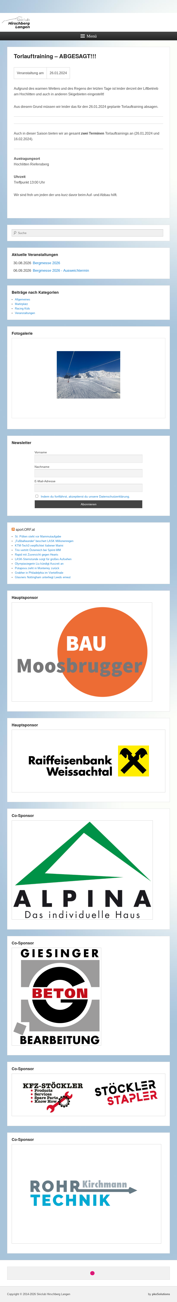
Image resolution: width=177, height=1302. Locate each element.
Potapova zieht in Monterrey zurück (37, 568)
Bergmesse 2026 (46, 263)
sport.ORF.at (25, 529)
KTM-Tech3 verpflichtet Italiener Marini (39, 545)
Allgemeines (22, 299)
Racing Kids (22, 308)
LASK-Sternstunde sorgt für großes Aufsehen (43, 559)
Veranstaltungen (25, 313)
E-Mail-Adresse (45, 481)
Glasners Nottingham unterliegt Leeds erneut (43, 577)
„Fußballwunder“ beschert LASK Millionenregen (44, 541)
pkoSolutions (161, 1294)
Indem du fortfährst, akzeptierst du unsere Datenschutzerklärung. (85, 496)
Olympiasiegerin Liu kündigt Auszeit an (39, 563)
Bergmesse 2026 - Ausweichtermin (61, 271)
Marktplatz (21, 304)
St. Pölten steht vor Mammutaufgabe (38, 536)
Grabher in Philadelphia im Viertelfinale (39, 572)
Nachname (42, 466)
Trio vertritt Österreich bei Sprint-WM (38, 550)
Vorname (41, 452)
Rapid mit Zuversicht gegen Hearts (36, 554)
